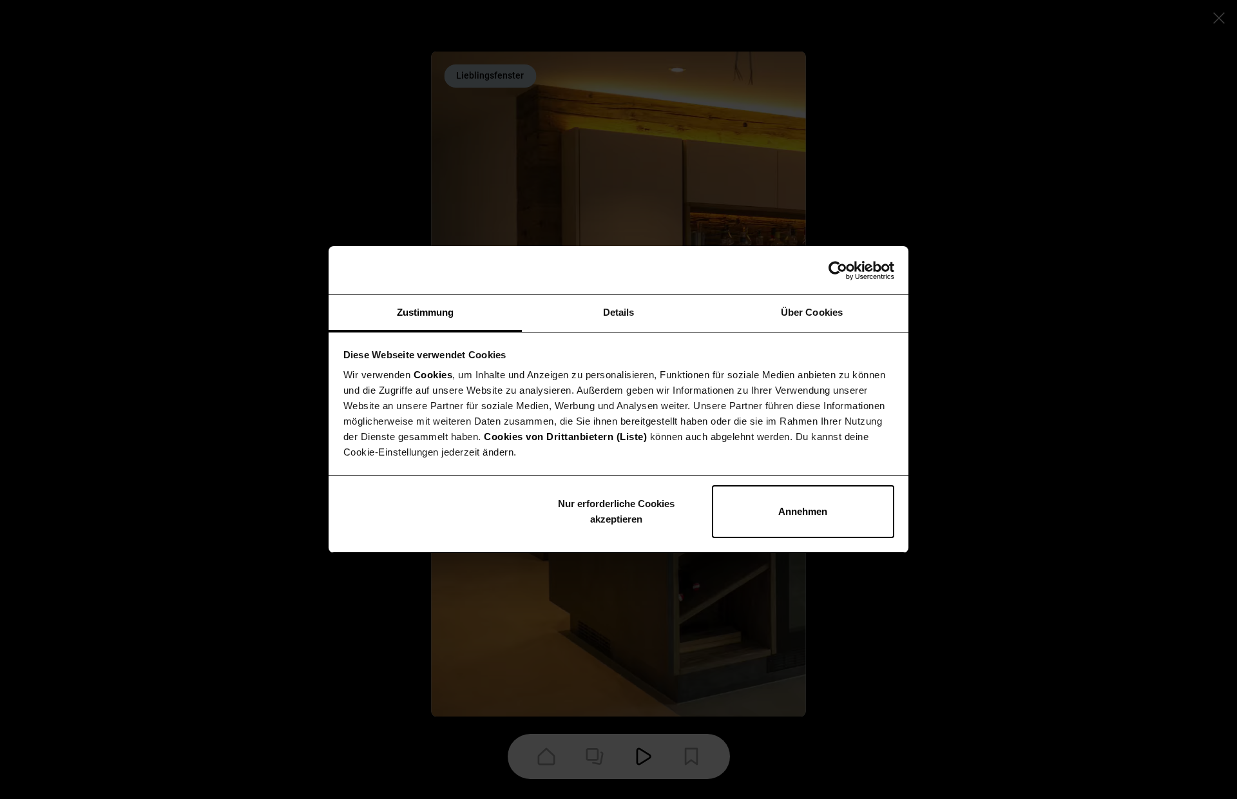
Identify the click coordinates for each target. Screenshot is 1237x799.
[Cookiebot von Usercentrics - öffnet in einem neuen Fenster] (838, 270)
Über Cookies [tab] (812, 312)
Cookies (433, 374)
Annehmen (802, 511)
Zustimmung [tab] (425, 312)
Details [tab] (619, 312)
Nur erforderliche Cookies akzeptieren (616, 511)
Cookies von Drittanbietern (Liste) (565, 436)
